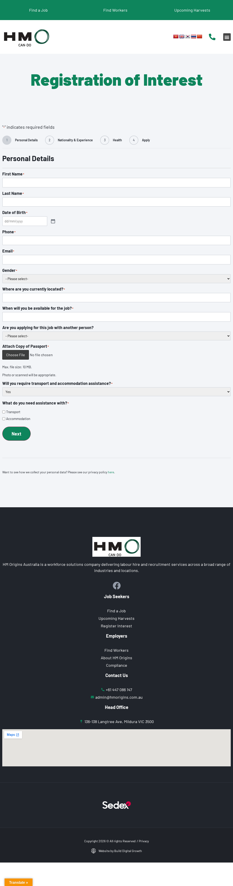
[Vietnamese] (176, 36)
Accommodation (18, 418)
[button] (227, 37)
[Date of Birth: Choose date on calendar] (53, 221)
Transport (13, 412)
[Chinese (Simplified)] (199, 36)
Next (16, 433)
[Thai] (193, 36)
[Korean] (187, 36)
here (111, 472)
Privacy (144, 841)
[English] (182, 36)
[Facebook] (117, 586)
